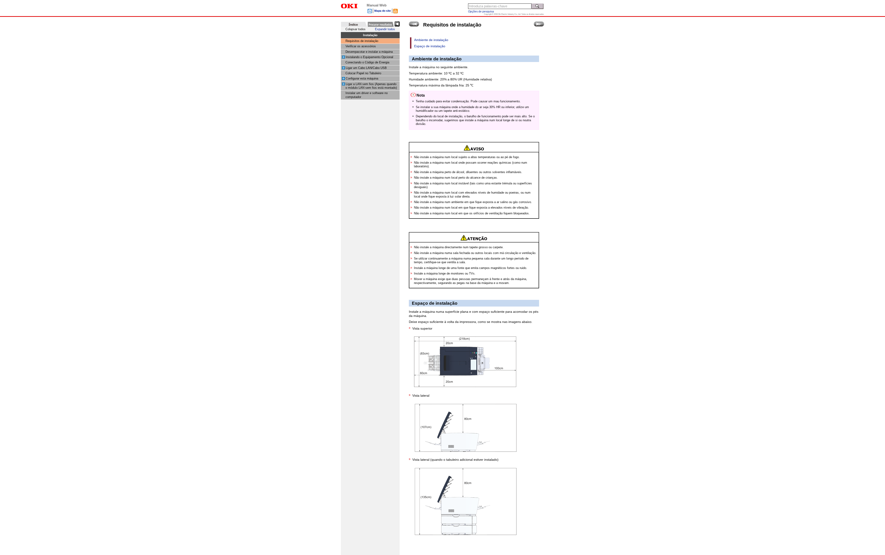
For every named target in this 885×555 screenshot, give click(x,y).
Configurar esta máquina (362, 78)
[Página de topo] (369, 10)
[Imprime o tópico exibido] (395, 10)
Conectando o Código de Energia (367, 62)
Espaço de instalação (429, 46)
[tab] (354, 24)
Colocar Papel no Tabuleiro (363, 73)
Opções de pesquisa (481, 11)
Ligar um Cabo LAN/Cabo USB (366, 68)
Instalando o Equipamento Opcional (369, 57)
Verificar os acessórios (360, 46)
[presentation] (354, 24)
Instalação (370, 35)
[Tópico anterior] (414, 24)
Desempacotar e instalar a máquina (369, 51)
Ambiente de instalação (431, 40)
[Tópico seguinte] (539, 24)
